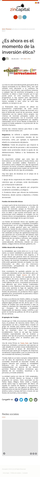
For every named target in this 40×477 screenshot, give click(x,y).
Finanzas (8, 29)
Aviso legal (6, 473)
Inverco (24, 275)
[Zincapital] (20, 9)
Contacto (25, 473)
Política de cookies (16, 473)
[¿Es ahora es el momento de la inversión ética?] (20, 72)
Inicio (3, 29)
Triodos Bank (24, 343)
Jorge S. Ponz (27, 58)
